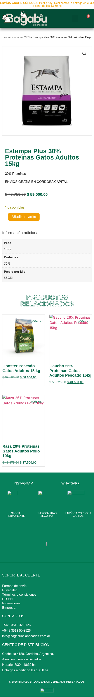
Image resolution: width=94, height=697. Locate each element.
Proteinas (17, 37)
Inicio (6, 37)
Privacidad (9, 590)
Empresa (8, 607)
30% (28, 37)
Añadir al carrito (24, 217)
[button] (75, 18)
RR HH (7, 599)
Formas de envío (14, 586)
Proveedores (11, 603)
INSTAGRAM (23, 483)
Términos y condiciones (19, 594)
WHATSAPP (70, 483)
